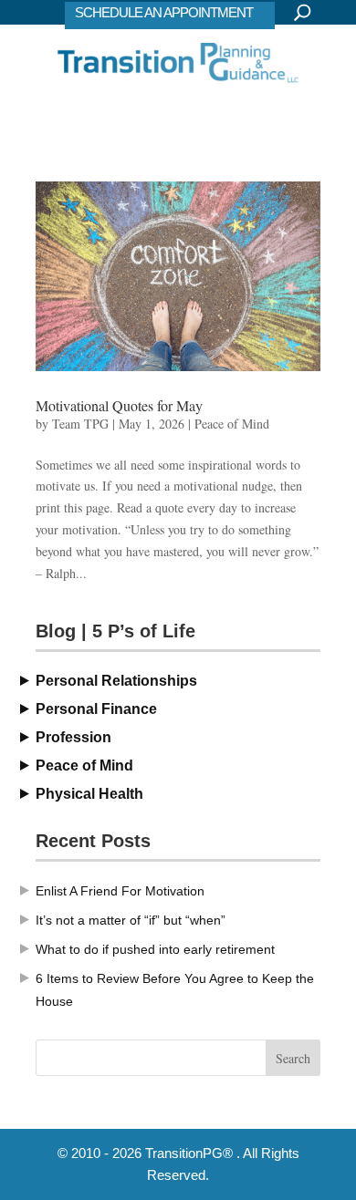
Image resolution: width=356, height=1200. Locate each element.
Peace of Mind (231, 423)
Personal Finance (96, 709)
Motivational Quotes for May (119, 405)
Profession (73, 737)
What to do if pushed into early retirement (155, 949)
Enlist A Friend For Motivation (120, 891)
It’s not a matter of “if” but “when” (130, 920)
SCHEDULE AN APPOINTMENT (164, 12)
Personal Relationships (116, 680)
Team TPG (80, 423)
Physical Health (89, 794)
